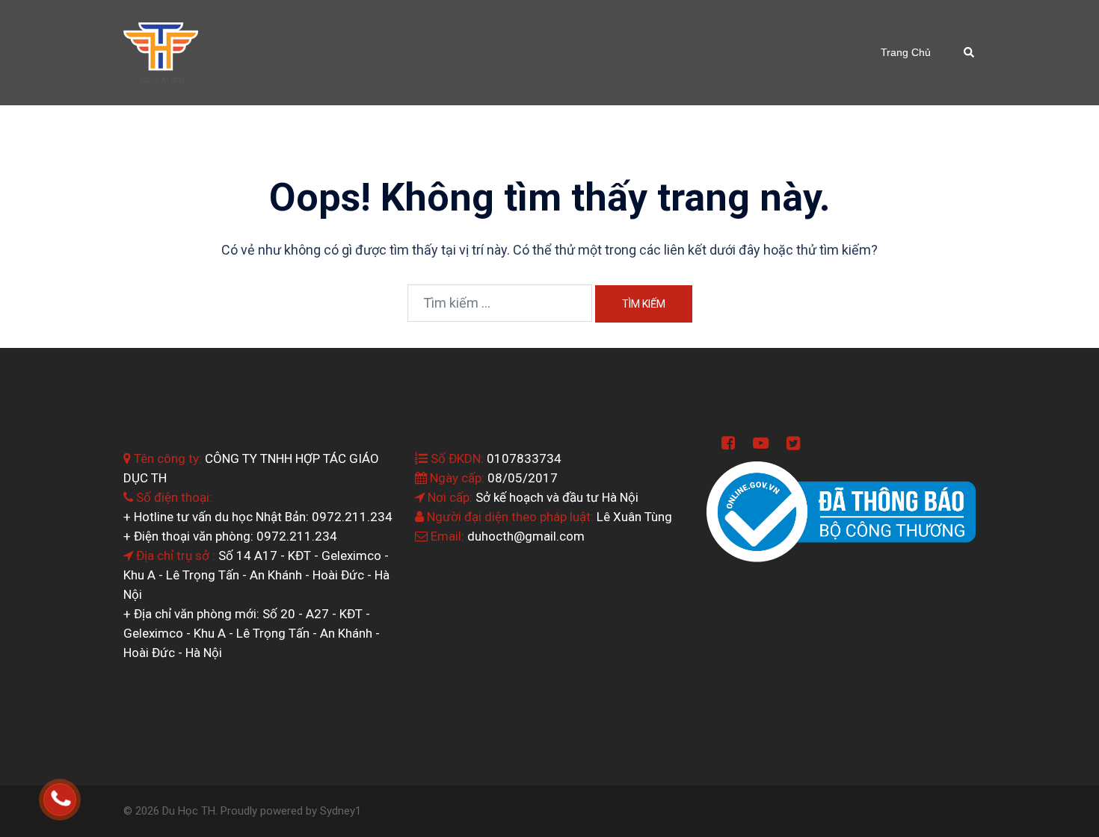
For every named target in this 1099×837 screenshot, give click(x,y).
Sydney (337, 811)
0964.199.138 (81, 800)
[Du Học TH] (160, 51)
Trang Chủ (906, 52)
